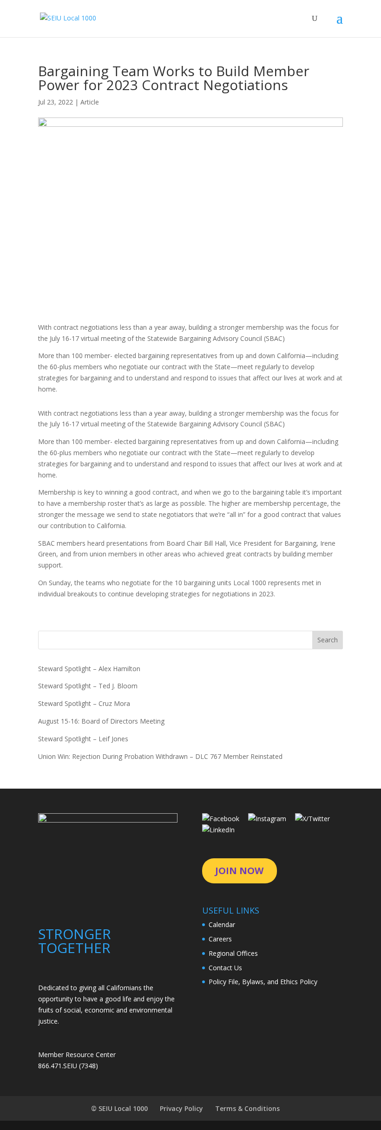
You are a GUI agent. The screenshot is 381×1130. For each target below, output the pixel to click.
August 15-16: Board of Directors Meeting (101, 721)
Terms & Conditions (247, 1108)
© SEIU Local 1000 (119, 1108)
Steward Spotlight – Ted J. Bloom (88, 685)
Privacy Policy (181, 1108)
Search (327, 639)
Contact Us (225, 967)
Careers (220, 938)
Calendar (222, 924)
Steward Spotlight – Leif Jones (83, 738)
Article (89, 102)
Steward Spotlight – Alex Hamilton (89, 668)
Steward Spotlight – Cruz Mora (84, 703)
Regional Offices (233, 953)
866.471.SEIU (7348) (68, 1065)
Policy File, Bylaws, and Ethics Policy (263, 981)
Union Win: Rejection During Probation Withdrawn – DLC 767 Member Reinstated (160, 756)
